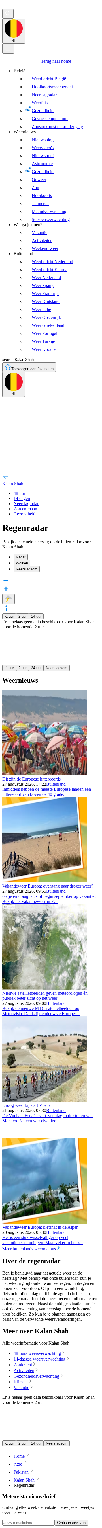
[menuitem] (57, 98)
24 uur (36, 616)
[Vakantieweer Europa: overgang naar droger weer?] (44, 880)
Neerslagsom (56, 668)
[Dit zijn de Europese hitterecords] (44, 773)
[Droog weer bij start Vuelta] (44, 1100)
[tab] (57, 557)
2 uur (22, 616)
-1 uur (9, 616)
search (8, 359)
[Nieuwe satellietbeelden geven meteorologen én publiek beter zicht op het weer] (44, 988)
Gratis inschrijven (71, 1523)
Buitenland (56, 784)
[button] (51, 608)
